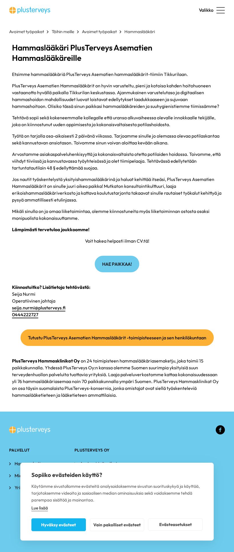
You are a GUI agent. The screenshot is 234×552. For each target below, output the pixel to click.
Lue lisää (39, 508)
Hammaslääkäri (139, 31)
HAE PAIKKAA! (117, 264)
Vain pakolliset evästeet (117, 524)
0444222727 (25, 314)
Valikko (206, 10)
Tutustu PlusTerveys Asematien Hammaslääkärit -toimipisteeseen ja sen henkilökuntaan (117, 338)
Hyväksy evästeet (58, 524)
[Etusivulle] (29, 10)
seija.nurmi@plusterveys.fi (38, 308)
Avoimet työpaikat (26, 31)
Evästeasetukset (175, 524)
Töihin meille (63, 31)
